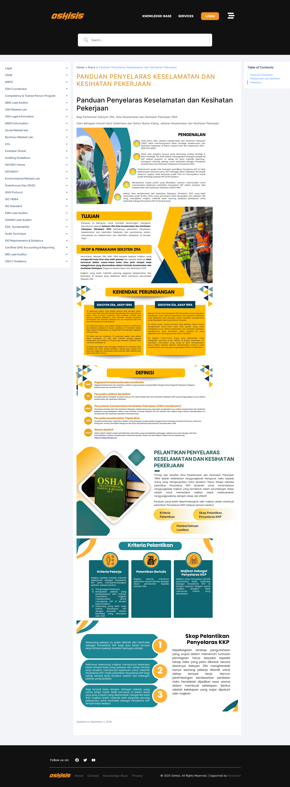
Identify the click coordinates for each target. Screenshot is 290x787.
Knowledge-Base (157, 16)
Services (186, 16)
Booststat (234, 775)
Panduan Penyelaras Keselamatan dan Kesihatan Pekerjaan (265, 78)
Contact (93, 775)
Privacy (137, 775)
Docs (91, 67)
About (79, 775)
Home (80, 67)
